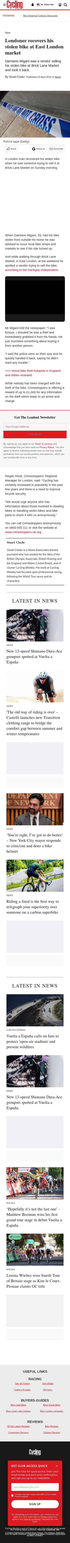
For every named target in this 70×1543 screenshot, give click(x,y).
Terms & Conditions (32, 1519)
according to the (31, 270)
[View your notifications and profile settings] (32, 4)
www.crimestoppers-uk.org (23, 532)
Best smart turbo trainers (18, 1411)
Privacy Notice (47, 447)
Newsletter (58, 149)
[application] (35, 297)
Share (13, 149)
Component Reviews (18, 1432)
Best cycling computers (51, 1411)
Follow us (40, 149)
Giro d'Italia (47, 1383)
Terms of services (44, 444)
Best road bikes (18, 1405)
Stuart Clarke (17, 76)
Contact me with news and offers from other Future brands (35, 1495)
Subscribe (49, 4)
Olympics (47, 1389)
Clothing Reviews (51, 1432)
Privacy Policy (47, 1516)
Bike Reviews (51, 1426)
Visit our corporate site (48, 1530)
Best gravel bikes (51, 1405)
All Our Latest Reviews (18, 1426)
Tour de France (22, 1383)
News (8, 32)
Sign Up (35, 1504)
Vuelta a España (22, 1389)
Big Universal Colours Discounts (40, 15)
